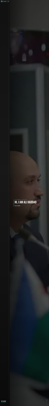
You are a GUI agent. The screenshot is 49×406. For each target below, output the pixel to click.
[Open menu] (8, 1)
